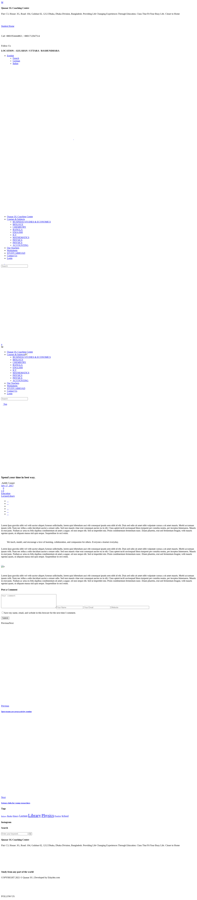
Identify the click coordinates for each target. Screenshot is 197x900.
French (16, 58)
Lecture (4, 496)
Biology (3, 816)
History (16, 816)
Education (5, 493)
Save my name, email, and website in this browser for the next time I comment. (40, 613)
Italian (15, 63)
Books (9, 816)
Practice (58, 816)
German (16, 61)
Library (11, 496)
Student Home (7, 26)
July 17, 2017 (7, 485)
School (65, 816)
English (10, 55)
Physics (48, 815)
